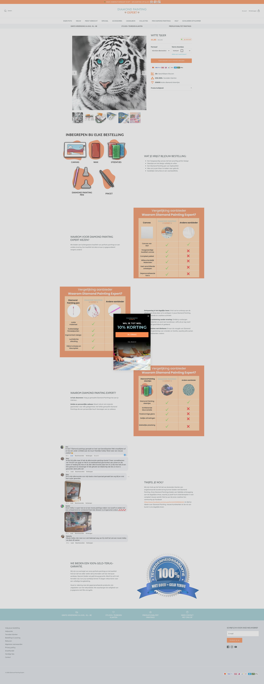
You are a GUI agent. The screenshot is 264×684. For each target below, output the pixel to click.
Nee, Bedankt (132, 342)
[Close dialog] (148, 316)
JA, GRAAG (132, 335)
